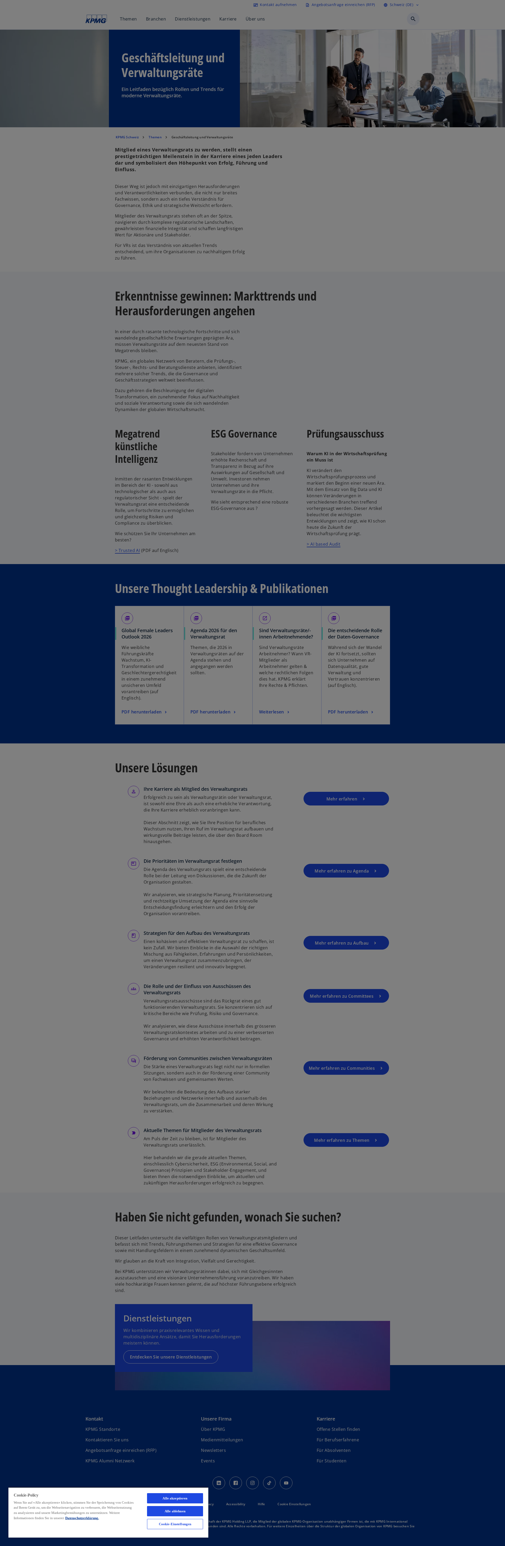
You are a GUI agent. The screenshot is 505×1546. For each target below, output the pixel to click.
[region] (108, 1512)
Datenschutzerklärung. (82, 1518)
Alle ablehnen (175, 1511)
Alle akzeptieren (175, 1498)
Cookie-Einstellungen (175, 1524)
